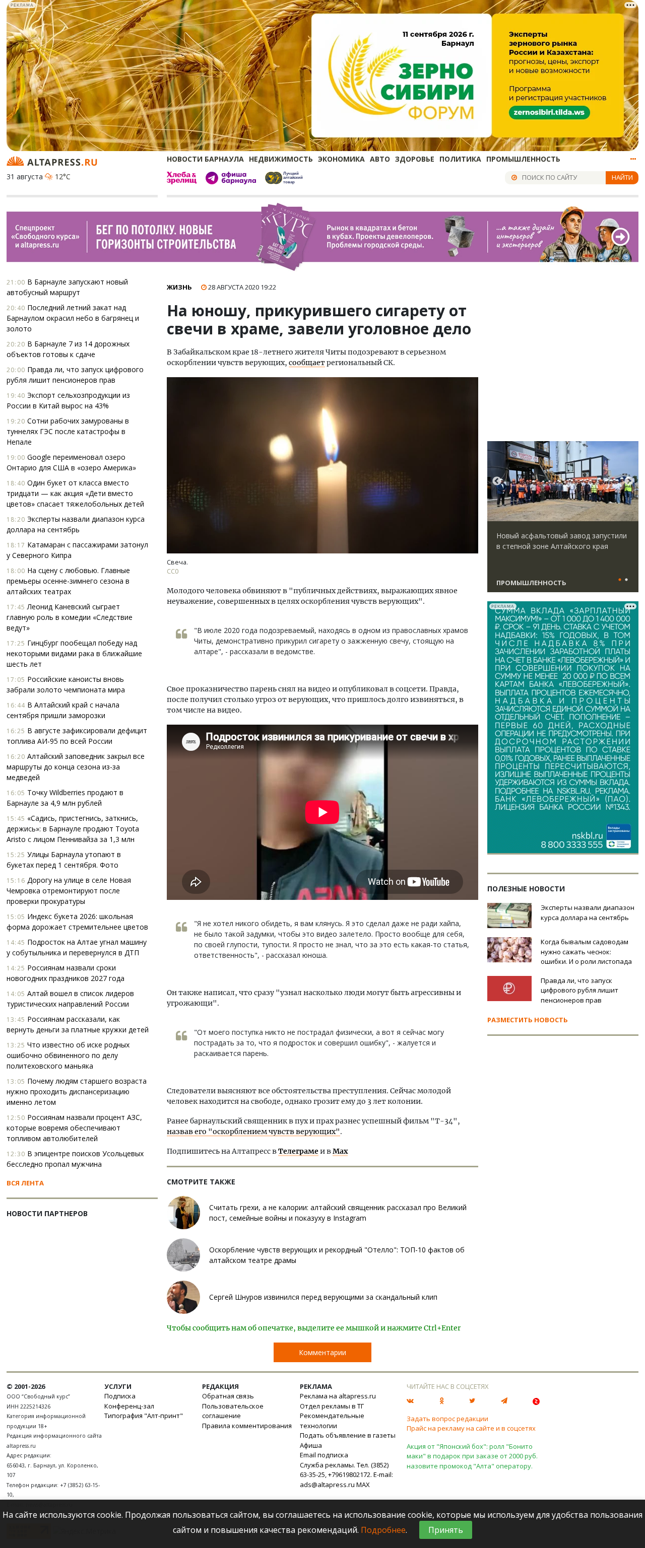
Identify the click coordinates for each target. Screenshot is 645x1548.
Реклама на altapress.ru (338, 1395)
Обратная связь (228, 1395)
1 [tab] (619, 580)
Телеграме (298, 1151)
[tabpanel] (562, 521)
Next (629, 481)
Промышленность (523, 159)
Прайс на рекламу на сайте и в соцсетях (471, 1428)
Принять (445, 1529)
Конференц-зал (129, 1406)
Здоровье (414, 159)
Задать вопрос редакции (447, 1418)
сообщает (307, 362)
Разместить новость (527, 1019)
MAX (363, 1484)
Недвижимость (281, 159)
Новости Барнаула (205, 159)
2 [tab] (626, 580)
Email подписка (324, 1454)
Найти (622, 177)
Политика (460, 159)
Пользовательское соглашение (233, 1411)
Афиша (311, 1445)
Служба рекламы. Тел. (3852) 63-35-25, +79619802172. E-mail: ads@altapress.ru (346, 1474)
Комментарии (322, 1352)
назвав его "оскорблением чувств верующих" (253, 1131)
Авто (380, 159)
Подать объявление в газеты (348, 1435)
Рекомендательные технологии (332, 1420)
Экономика (341, 159)
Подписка (120, 1395)
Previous (497, 481)
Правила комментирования (247, 1425)
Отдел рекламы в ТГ (332, 1406)
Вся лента (25, 1182)
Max (340, 1151)
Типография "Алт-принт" (143, 1415)
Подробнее (383, 1529)
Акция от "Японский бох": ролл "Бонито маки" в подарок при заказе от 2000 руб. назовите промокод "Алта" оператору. (472, 1456)
